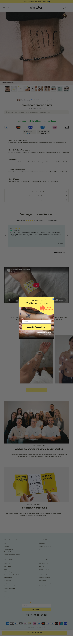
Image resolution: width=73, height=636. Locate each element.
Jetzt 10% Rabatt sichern (36, 327)
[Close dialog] (53, 299)
